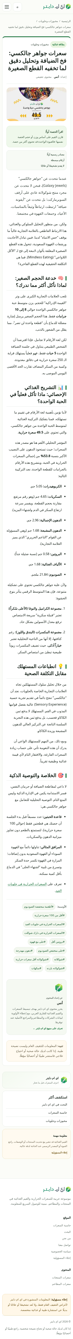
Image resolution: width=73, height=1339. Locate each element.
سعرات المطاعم (61, 1284)
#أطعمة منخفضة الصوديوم (38, 906)
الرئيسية (66, 21)
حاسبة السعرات (57, 1112)
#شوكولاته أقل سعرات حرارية (32, 959)
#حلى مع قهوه (37, 942)
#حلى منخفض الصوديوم (51, 950)
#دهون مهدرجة (24, 950)
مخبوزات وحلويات (48, 21)
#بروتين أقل (57, 942)
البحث (67, 1232)
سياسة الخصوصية (61, 1251)
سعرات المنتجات (61, 1277)
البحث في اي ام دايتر (54, 1104)
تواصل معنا (64, 1245)
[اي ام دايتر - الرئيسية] (57, 6)
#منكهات (36, 968)
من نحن (66, 1238)
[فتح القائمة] (6, 6)
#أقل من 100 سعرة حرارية (49, 915)
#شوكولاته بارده (55, 968)
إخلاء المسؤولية (59, 1152)
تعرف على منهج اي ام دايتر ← (48, 1028)
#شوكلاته (59, 959)
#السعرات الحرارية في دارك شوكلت (44, 933)
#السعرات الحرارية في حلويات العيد (44, 924)
